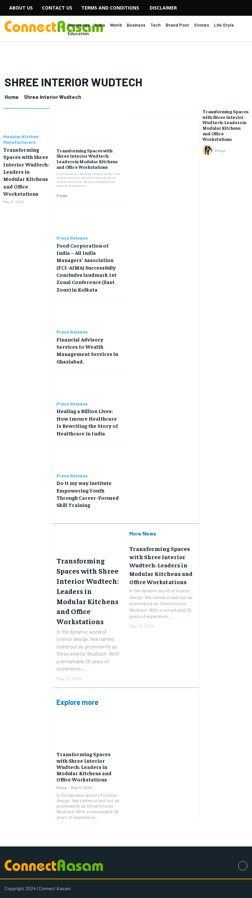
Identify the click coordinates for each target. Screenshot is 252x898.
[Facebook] (242, 865)
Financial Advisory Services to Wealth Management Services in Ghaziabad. (87, 350)
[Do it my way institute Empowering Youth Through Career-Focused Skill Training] (89, 458)
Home (12, 97)
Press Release (72, 238)
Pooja (61, 195)
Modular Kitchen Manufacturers (21, 139)
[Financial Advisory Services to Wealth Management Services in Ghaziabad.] (89, 314)
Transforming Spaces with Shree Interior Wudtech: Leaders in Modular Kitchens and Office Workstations (26, 171)
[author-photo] (208, 150)
